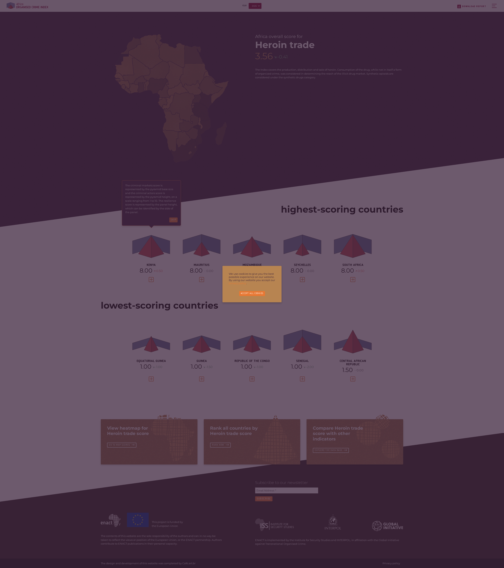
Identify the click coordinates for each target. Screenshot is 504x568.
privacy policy (237, 283)
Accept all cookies (252, 293)
